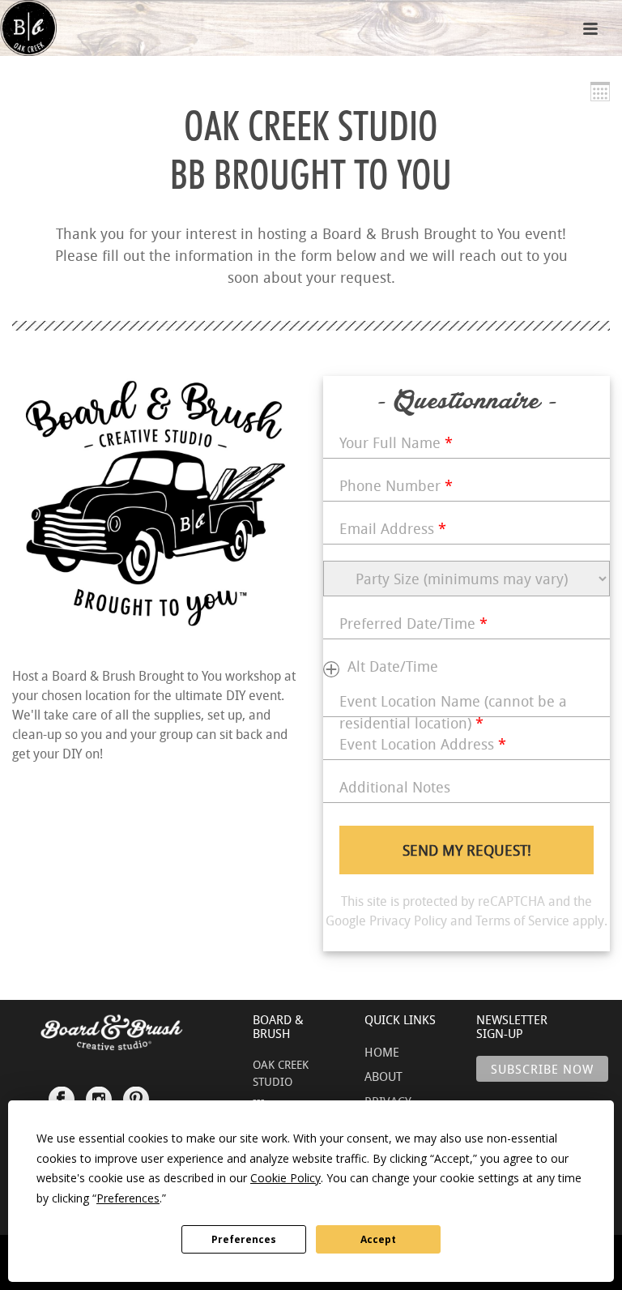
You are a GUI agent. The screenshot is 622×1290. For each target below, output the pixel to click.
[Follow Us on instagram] (99, 1092)
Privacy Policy (408, 920)
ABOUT (383, 1076)
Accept (378, 1239)
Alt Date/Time (392, 666)
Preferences (243, 1239)
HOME (381, 1052)
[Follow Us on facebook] (62, 1092)
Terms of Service (522, 920)
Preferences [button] (128, 1198)
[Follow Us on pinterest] (136, 1092)
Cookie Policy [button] (285, 1177)
